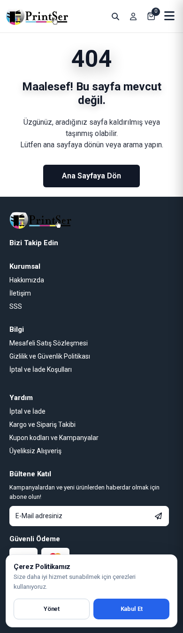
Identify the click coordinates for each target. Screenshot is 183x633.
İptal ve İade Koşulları (40, 369)
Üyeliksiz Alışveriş (35, 451)
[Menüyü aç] (169, 16)
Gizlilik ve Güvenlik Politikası (49, 356)
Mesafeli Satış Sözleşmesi (48, 343)
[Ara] (115, 16)
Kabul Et (132, 608)
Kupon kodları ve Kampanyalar (54, 437)
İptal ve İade (27, 411)
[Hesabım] (133, 16)
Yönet (52, 608)
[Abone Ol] (158, 516)
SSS (15, 306)
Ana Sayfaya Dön (91, 175)
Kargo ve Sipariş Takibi (42, 424)
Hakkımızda (26, 280)
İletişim (20, 293)
